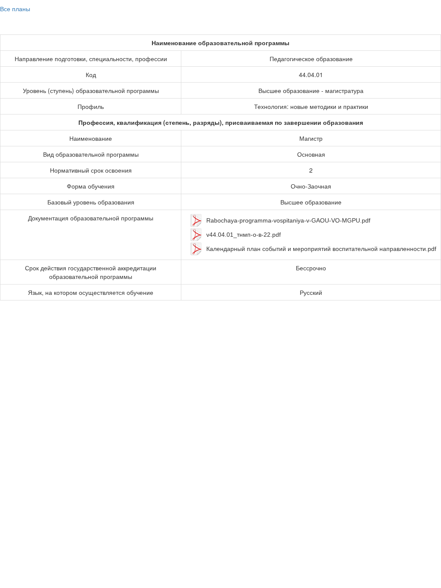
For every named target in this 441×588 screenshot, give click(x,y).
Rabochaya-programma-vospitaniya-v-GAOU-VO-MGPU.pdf (288, 220)
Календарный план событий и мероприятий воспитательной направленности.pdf (321, 248)
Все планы (15, 8)
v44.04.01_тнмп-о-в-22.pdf (243, 234)
